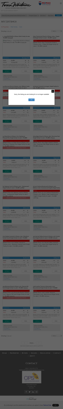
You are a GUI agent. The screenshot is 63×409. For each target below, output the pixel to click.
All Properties (5, 27)
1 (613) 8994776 (6, 78)
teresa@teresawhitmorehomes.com (31, 370)
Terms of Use (47, 405)
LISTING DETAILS (7, 71)
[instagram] (36, 392)
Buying (25, 353)
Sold (20, 27)
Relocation (45, 353)
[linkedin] (33, 392)
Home (4, 353)
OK (55, 405)
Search (58, 15)
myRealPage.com (31, 399)
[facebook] (26, 392)
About (32, 356)
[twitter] (30, 392)
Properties (14, 353)
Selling (34, 353)
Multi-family (14, 27)
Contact (57, 353)
